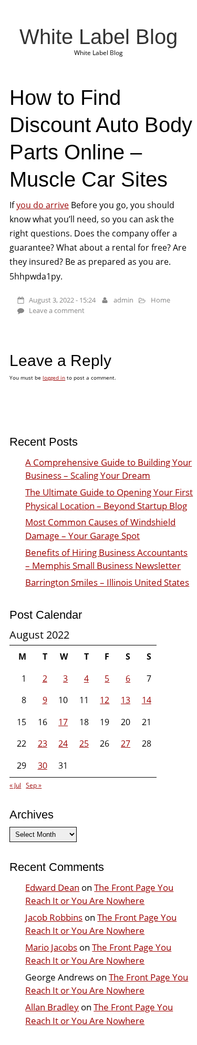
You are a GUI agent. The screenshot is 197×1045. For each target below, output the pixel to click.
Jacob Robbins (53, 917)
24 (63, 743)
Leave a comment (57, 310)
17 (63, 722)
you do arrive (42, 205)
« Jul (15, 785)
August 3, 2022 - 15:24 (62, 300)
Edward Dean (52, 887)
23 (42, 743)
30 (42, 765)
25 (84, 743)
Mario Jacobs (51, 947)
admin (123, 300)
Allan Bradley (52, 1007)
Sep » (34, 785)
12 (104, 700)
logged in (54, 377)
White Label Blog (98, 36)
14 (146, 700)
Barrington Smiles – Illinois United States (107, 582)
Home (160, 300)
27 (125, 743)
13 (125, 700)
